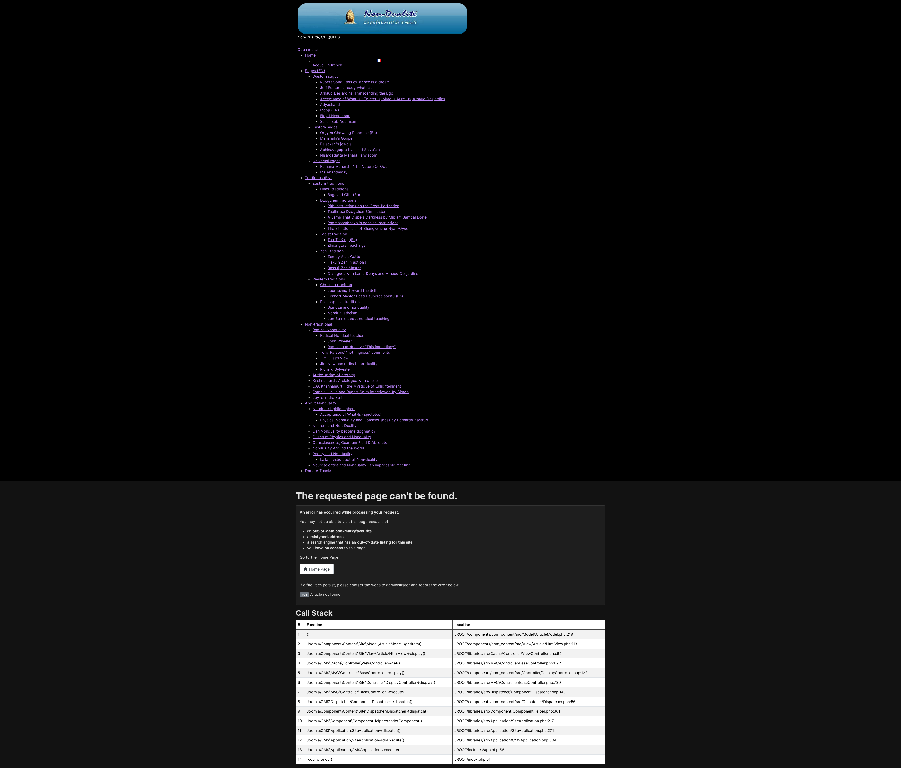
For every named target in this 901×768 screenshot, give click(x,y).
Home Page (319, 569)
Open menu (308, 49)
